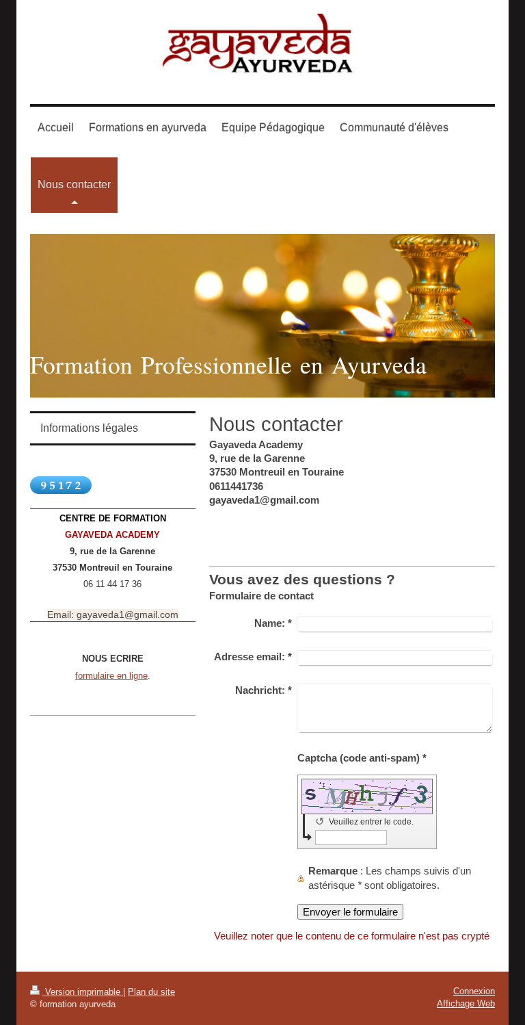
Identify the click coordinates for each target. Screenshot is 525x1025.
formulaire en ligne (111, 676)
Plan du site (151, 992)
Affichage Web (466, 1003)
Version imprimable (82, 992)
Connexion (474, 991)
